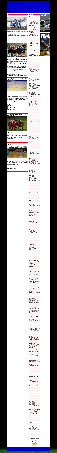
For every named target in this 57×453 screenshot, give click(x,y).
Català (46, 0)
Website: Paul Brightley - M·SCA (28, 452)
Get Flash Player (33, 2)
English (49, 0)
